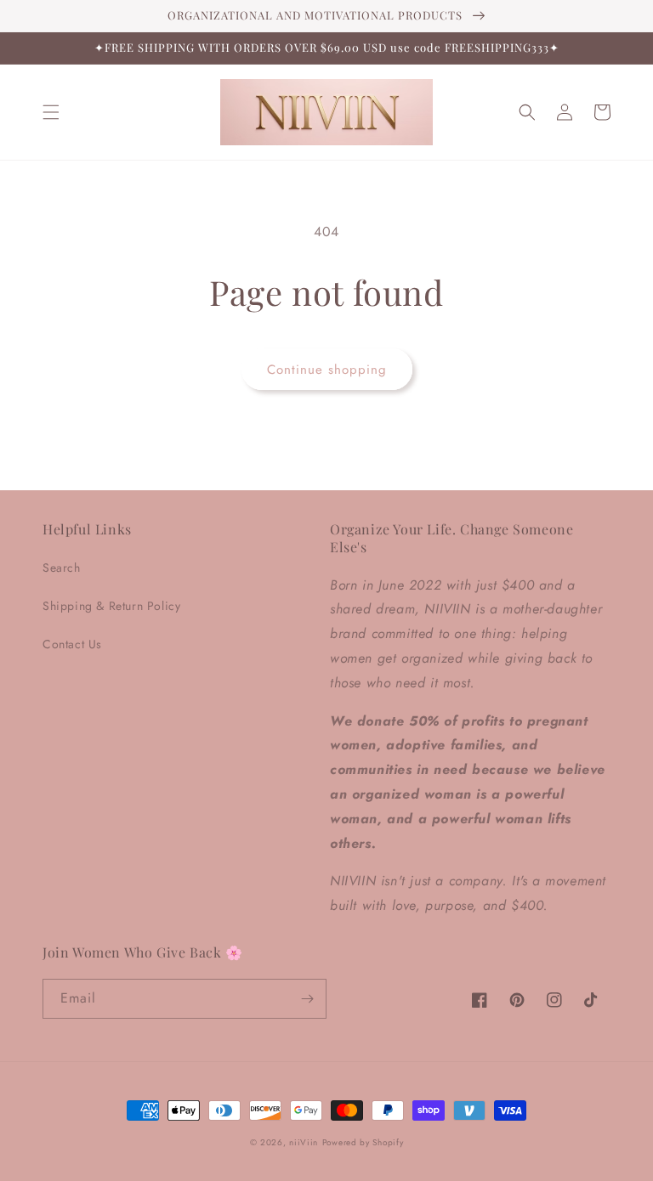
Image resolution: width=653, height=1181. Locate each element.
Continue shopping (327, 369)
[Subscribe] (307, 999)
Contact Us (72, 644)
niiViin (303, 1142)
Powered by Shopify (363, 1142)
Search (62, 567)
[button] (51, 112)
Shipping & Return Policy (111, 605)
